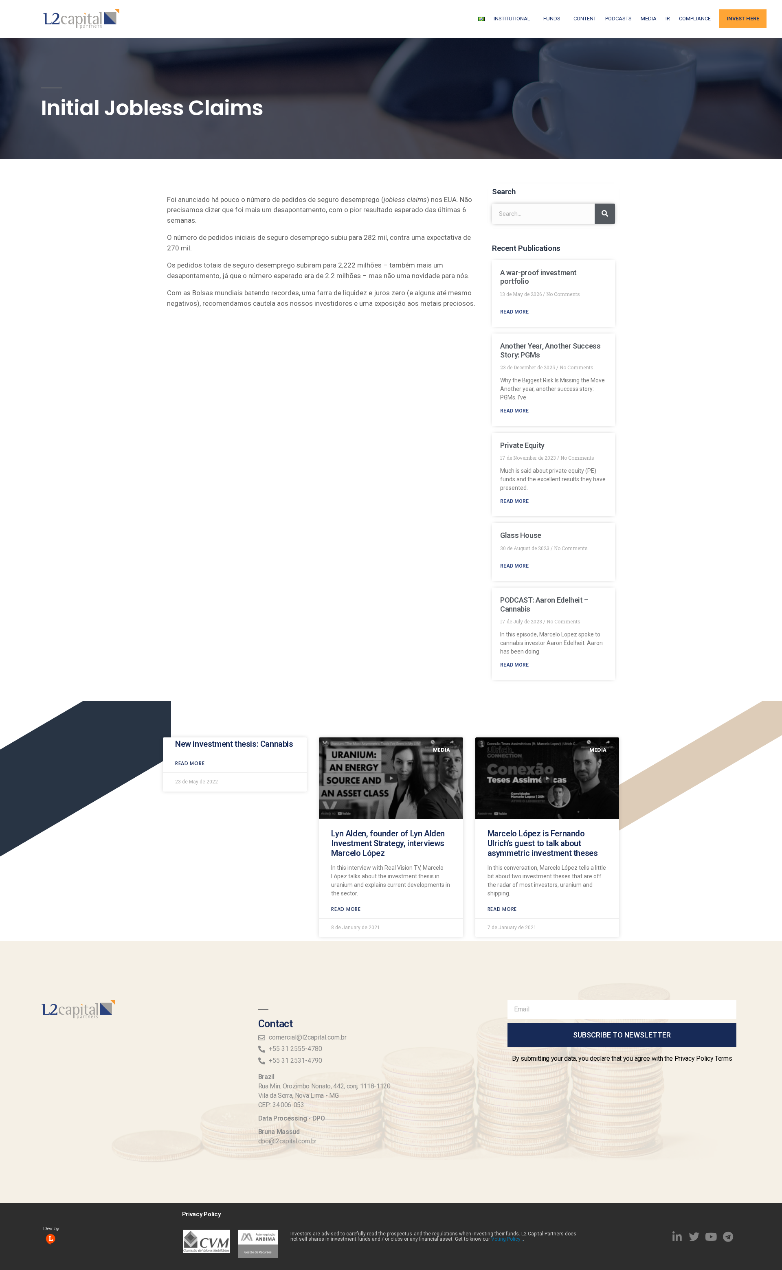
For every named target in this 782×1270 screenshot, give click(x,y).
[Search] (605, 214)
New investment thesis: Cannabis (234, 744)
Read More (514, 312)
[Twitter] (694, 1236)
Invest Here (743, 18)
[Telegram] (728, 1236)
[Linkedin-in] (677, 1236)
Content (584, 18)
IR (668, 18)
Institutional (512, 18)
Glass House (520, 535)
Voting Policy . (507, 1239)
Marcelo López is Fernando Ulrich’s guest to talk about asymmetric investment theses (543, 843)
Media (649, 18)
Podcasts (618, 18)
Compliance (695, 18)
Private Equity (522, 445)
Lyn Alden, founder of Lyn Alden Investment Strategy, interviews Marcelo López (388, 843)
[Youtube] (711, 1236)
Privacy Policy (201, 1214)
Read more (189, 763)
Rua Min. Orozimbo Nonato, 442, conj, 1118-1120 (324, 1086)
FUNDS (551, 18)
